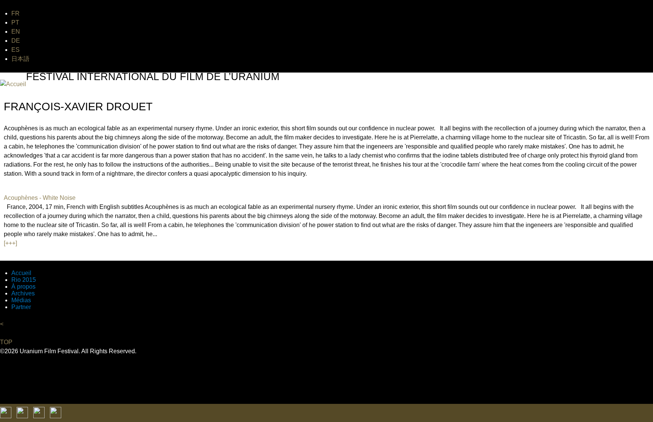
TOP (6, 342)
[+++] (10, 243)
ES (15, 49)
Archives (23, 293)
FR (15, 13)
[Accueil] (13, 84)
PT (15, 22)
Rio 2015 (23, 280)
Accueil (21, 273)
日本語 (20, 59)
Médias (21, 300)
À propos (23, 286)
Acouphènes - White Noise (40, 198)
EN (15, 31)
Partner (21, 307)
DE (15, 40)
